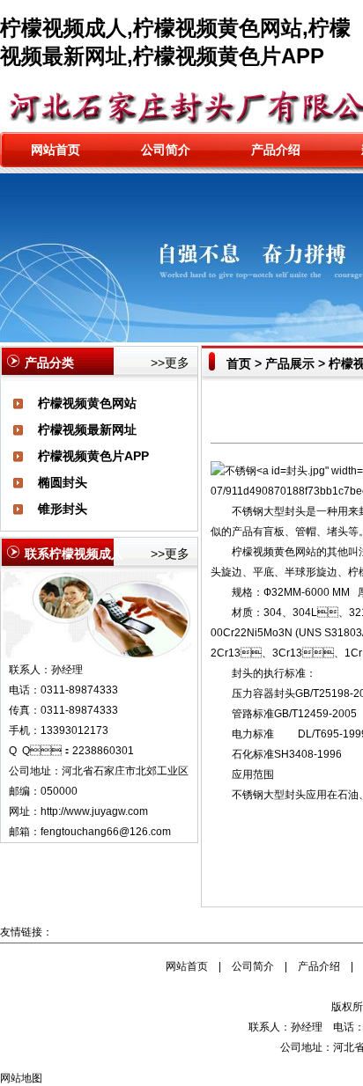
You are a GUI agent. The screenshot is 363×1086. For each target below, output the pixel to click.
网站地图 (21, 1078)
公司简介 (165, 150)
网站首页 (55, 150)
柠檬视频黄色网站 (87, 403)
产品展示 (290, 363)
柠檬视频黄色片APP (93, 456)
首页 (238, 363)
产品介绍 (275, 150)
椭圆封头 (62, 482)
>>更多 (170, 363)
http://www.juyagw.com (94, 811)
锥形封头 (62, 509)
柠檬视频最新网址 (87, 429)
